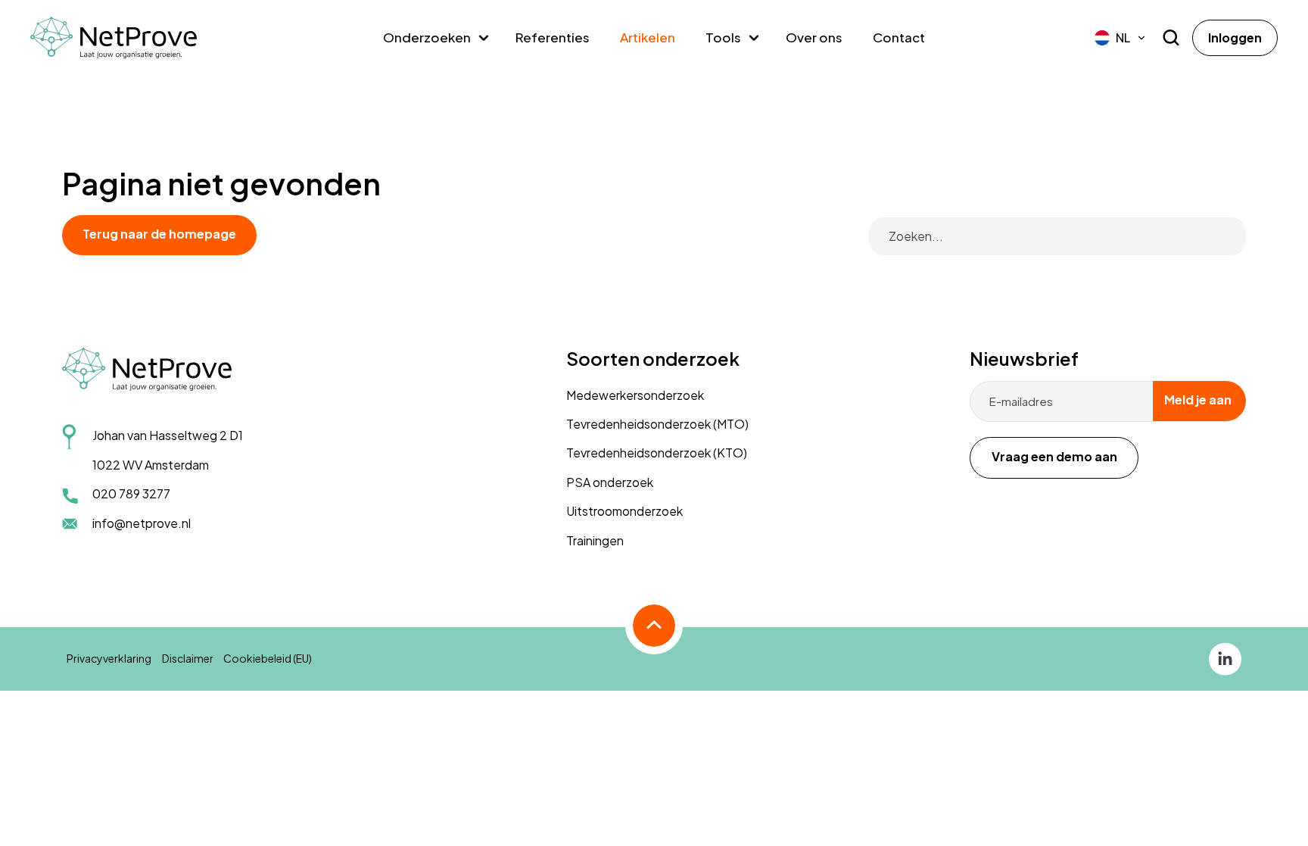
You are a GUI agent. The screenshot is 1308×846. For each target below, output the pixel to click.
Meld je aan (1198, 399)
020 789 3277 (131, 493)
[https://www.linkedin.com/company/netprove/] (1225, 657)
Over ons (814, 37)
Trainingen (595, 540)
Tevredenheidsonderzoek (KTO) (656, 452)
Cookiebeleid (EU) (267, 658)
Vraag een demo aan (1054, 456)
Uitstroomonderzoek (624, 511)
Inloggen (1235, 37)
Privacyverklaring (109, 658)
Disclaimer (187, 658)
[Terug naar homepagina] (113, 38)
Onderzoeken (427, 37)
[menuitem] (1121, 38)
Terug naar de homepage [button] (159, 234)
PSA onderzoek (609, 482)
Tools (723, 37)
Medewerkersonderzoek (635, 395)
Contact (899, 37)
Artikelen (647, 37)
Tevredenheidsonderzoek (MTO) (657, 424)
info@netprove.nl (141, 523)
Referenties (552, 37)
